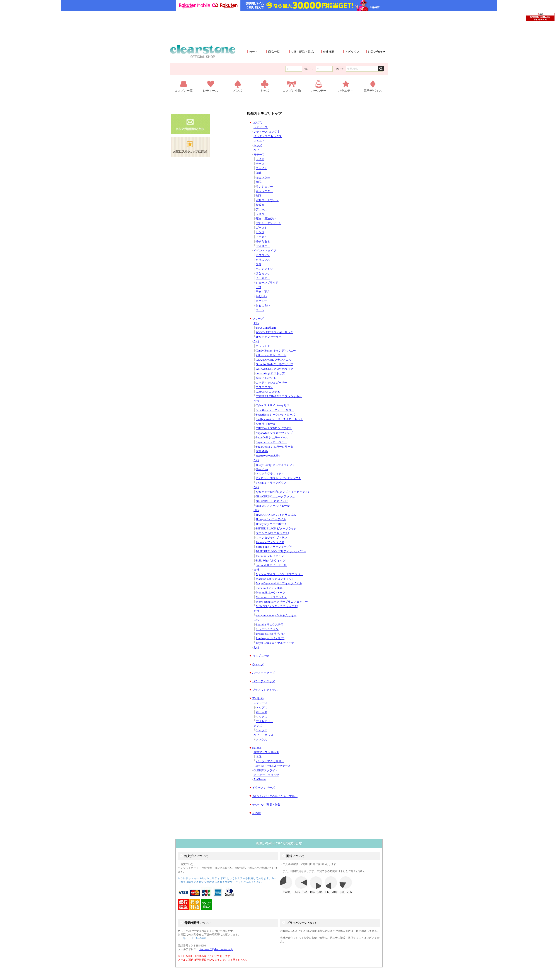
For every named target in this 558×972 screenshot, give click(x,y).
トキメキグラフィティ (270, 473)
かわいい (261, 296)
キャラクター (264, 191)
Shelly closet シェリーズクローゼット (279, 419)
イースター (263, 278)
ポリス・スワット (267, 200)
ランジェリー (264, 186)
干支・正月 (263, 291)
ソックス (261, 716)
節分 (258, 264)
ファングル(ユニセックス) (272, 533)
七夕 (258, 287)
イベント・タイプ (264, 250)
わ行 (256, 647)
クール (260, 310)
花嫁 (259, 172)
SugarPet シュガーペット (271, 442)
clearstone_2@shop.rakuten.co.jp (216, 949)
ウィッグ (258, 664)
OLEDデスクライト (265, 770)
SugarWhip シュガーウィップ (274, 432)
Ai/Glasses (259, 779)
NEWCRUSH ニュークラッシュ (275, 496)
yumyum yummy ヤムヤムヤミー (276, 615)
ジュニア (259, 140)
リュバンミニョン (267, 629)
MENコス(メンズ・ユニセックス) (277, 606)
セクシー (261, 301)
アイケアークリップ (266, 775)
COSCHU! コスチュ (268, 391)
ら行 (256, 620)
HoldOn (257, 747)
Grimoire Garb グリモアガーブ (274, 364)
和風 (259, 182)
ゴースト (261, 227)
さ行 (256, 400)
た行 (256, 460)
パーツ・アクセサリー (270, 761)
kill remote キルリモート (271, 355)
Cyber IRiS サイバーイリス (272, 405)
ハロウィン (263, 255)
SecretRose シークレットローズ (275, 414)
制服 (259, 195)
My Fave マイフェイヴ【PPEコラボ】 (279, 574)
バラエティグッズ (263, 681)
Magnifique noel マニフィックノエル (279, 583)
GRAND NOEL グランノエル (273, 359)
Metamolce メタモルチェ (271, 597)
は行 (256, 510)
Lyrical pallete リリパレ (270, 633)
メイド (260, 159)
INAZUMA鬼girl (266, 327)
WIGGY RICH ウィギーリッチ (274, 332)
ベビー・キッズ (263, 735)
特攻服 (260, 204)
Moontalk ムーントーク (270, 592)
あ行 (256, 323)
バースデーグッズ (263, 672)
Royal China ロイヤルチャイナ (275, 642)
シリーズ (258, 318)
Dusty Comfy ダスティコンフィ (275, 465)
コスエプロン (264, 387)
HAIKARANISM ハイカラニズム (276, 514)
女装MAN (262, 451)
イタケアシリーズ (263, 787)
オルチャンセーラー (268, 336)
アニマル (261, 209)
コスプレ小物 (260, 656)
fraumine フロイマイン (270, 556)
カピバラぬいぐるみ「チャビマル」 (275, 796)
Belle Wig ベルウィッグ (270, 560)
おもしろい (263, 305)
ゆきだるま (263, 241)
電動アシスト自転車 (266, 752)
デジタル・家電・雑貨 (266, 804)
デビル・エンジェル (268, 223)
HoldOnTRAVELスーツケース (272, 765)
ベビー (257, 150)
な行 (256, 487)
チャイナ (261, 168)
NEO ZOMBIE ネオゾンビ (272, 501)
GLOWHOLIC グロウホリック (274, 368)
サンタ (260, 232)
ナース (260, 163)
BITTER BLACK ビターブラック (276, 528)
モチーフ (259, 154)
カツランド (263, 346)
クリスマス (263, 259)
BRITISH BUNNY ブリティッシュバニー (281, 551)
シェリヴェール (266, 423)
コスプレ (258, 122)
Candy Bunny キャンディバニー (276, 350)
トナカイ (261, 236)
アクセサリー (264, 721)
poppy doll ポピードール (271, 565)
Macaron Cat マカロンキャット (275, 578)
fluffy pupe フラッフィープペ (274, 546)
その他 (256, 813)
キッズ (257, 145)
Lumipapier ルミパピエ (270, 638)
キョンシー (263, 177)
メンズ (257, 725)
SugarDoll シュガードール (272, 437)
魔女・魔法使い (266, 218)
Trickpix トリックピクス (271, 482)
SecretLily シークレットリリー (275, 410)
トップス (261, 707)
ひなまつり (263, 273)
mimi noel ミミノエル (269, 588)
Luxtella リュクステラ (270, 624)
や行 (256, 610)
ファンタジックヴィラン (271, 537)
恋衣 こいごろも (266, 378)
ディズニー (263, 246)
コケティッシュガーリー (271, 382)
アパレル (258, 698)
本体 (259, 756)
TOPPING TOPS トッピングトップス (278, 478)
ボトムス (261, 712)
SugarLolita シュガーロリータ (274, 446)
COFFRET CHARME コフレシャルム (279, 396)
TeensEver (262, 469)
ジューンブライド (267, 282)
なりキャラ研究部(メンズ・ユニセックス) (282, 492)
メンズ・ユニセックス (267, 136)
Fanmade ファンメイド (270, 542)
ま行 (256, 569)
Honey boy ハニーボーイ (271, 524)
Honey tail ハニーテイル (271, 519)
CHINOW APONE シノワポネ (274, 428)
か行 (256, 341)
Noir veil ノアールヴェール (273, 505)
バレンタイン (264, 268)
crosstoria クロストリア (270, 373)
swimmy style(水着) (267, 455)
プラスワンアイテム (265, 689)
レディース (260, 127)
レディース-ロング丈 (266, 131)
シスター (261, 214)
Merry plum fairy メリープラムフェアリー (282, 601)
